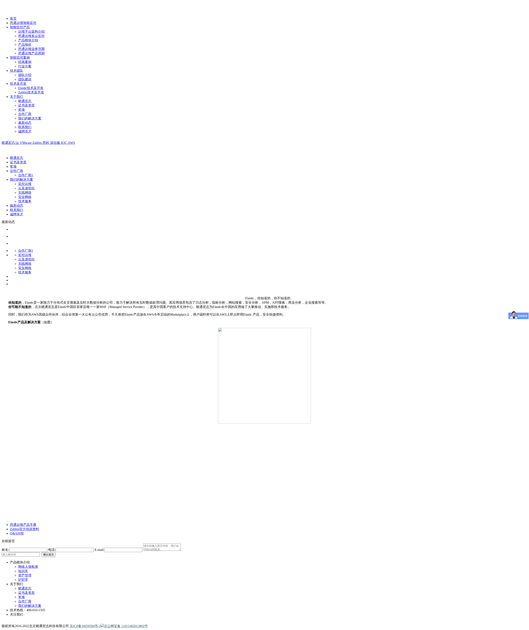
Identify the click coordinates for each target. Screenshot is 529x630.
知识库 (23, 571)
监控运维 (24, 184)
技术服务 (24, 201)
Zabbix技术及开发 (31, 92)
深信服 (55, 142)
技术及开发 (18, 83)
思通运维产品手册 (23, 524)
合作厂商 (24, 114)
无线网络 (24, 192)
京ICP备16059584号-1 (85, 626)
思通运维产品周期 (31, 53)
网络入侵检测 (28, 566)
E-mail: (99, 549)
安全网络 (24, 197)
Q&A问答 (17, 533)
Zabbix (37, 142)
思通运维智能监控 (23, 23)
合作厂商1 (25, 175)
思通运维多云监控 (31, 36)
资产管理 (24, 575)
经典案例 (24, 62)
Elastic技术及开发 (30, 88)
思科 (46, 142)
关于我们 (16, 96)
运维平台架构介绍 (31, 31)
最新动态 (24, 122)
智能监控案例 (20, 57)
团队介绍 (24, 75)
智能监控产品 (20, 27)
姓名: (5, 549)
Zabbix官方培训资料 (24, 529)
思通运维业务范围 (31, 49)
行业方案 (24, 66)
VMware (26, 142)
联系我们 (24, 127)
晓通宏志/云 (11, 142)
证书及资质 (26, 105)
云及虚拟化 (26, 188)
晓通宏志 (24, 101)
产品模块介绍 (28, 40)
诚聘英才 (24, 131)
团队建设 (24, 79)
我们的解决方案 (29, 118)
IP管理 (23, 579)
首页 (13, 18)
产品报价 (24, 44)
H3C (64, 142)
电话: (52, 549)
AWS (71, 142)
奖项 (21, 109)
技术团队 (16, 70)
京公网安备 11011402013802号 (126, 626)
